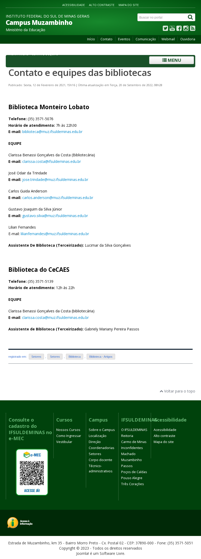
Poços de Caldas (134, 472)
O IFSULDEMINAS (134, 430)
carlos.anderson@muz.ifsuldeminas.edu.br (57, 197)
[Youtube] (172, 29)
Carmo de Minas (134, 442)
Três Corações (132, 484)
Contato (106, 39)
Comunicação (146, 39)
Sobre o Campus (102, 430)
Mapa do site (129, 5)
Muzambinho (131, 460)
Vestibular (64, 442)
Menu (174, 60)
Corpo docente (100, 460)
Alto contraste (101, 5)
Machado (128, 454)
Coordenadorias (101, 448)
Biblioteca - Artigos (101, 356)
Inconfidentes (132, 448)
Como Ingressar (68, 436)
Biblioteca (75, 356)
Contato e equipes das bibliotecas (79, 72)
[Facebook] (179, 29)
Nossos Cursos (68, 430)
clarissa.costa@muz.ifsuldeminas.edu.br (55, 317)
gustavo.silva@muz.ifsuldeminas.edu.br (55, 215)
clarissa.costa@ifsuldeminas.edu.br (51, 161)
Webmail (168, 39)
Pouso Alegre (131, 478)
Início (91, 39)
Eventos (124, 39)
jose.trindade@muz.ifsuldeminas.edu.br (55, 179)
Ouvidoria (187, 39)
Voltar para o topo (179, 391)
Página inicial (18, 54)
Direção (95, 442)
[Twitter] (165, 29)
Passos (127, 466)
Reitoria (127, 436)
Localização (98, 436)
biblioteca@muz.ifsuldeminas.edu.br (52, 131)
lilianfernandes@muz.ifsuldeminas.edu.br (55, 233)
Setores (36, 356)
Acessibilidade (73, 5)
